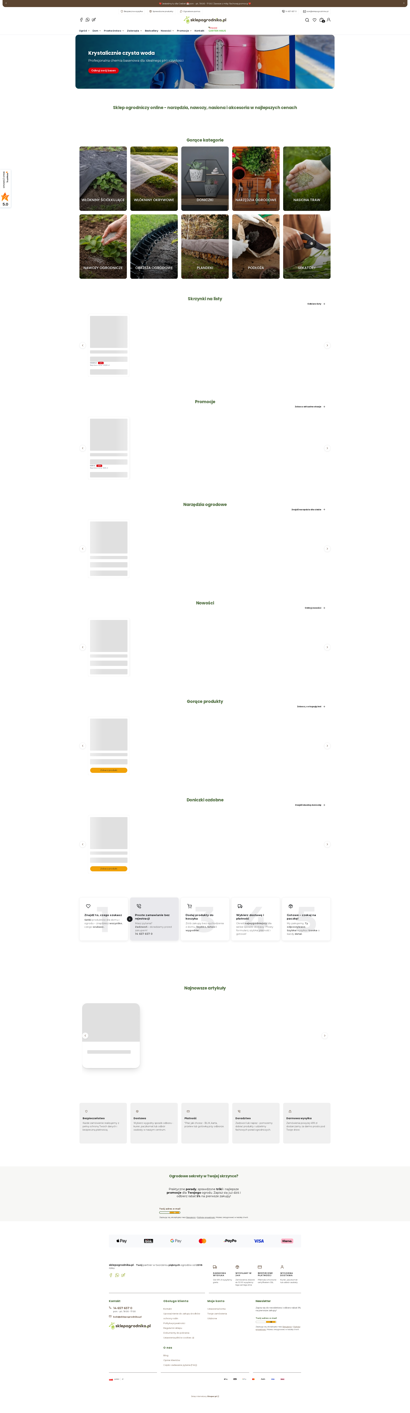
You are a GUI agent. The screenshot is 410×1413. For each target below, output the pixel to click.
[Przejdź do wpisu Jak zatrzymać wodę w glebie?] (111, 1022)
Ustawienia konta (216, 1308)
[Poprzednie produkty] (82, 345)
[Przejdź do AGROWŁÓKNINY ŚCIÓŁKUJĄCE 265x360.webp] (103, 179)
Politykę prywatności (206, 1217)
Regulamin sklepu (172, 1328)
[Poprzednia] (6, 3)
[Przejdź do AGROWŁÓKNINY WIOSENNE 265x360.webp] (154, 179)
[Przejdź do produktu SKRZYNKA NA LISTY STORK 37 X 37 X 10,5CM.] (108, 341)
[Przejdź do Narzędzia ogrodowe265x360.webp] (256, 179)
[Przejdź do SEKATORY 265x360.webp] (307, 246)
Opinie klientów (171, 1360)
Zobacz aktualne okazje (308, 406)
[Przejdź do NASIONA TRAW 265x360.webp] (307, 179)
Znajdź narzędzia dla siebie (306, 509)
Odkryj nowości (313, 608)
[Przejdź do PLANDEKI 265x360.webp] (205, 246)
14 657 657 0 (291, 11)
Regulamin (191, 1217)
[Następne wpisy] (325, 1035)
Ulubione (212, 1318)
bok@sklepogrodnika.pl (317, 11)
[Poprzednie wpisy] (85, 1035)
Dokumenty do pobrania (176, 1333)
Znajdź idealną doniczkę (308, 805)
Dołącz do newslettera (174, 1212)
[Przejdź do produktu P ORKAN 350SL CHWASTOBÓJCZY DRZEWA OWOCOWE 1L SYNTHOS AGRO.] (108, 645)
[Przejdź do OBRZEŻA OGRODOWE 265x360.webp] (154, 246)
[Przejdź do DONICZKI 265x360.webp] (205, 179)
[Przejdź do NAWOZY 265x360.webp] (103, 246)
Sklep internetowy (204, 1396)
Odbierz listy (314, 304)
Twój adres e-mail (169, 1208)
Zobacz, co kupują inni (309, 706)
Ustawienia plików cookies (177, 1337)
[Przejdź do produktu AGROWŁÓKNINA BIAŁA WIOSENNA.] (108, 744)
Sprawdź (103, 209)
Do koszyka (109, 372)
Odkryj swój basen (103, 70)
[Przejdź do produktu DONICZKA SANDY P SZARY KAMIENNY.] (108, 842)
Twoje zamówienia (217, 1313)
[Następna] (404, 3)
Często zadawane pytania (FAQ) (180, 1365)
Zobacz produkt (108, 770)
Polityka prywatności (174, 1323)
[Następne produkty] (327, 345)
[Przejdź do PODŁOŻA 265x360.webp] (256, 246)
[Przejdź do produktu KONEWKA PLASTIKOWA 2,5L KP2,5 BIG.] (108, 546)
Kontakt (167, 1308)
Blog (165, 1355)
